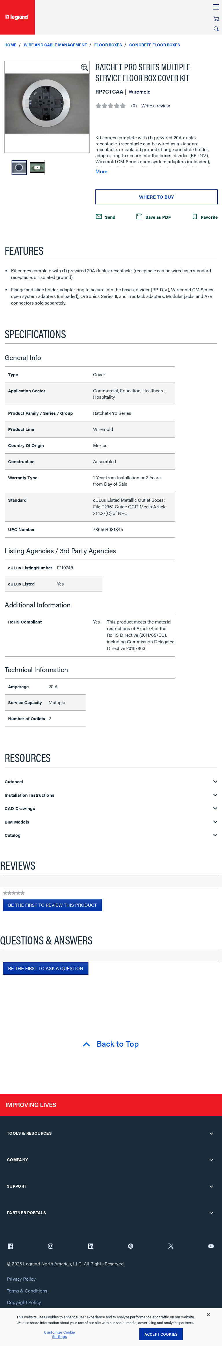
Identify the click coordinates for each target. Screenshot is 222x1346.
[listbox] (47, 107)
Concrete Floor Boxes (154, 44)
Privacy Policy (21, 1279)
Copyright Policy (24, 1302)
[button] (84, 67)
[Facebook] (10, 1247)
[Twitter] (170, 1247)
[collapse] (211, 1133)
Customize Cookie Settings (59, 1334)
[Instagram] (50, 1247)
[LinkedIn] (90, 1247)
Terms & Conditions (27, 1291)
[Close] (208, 1314)
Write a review (155, 105)
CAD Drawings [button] (20, 808)
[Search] (216, 29)
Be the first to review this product (55, 906)
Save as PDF (157, 217)
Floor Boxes (108, 44)
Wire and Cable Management (55, 44)
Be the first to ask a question (45, 968)
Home (10, 44)
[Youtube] (211, 1247)
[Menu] (216, 7)
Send (109, 217)
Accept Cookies (161, 1334)
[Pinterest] (130, 1247)
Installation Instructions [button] (29, 795)
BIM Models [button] (17, 822)
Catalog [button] (13, 835)
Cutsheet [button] (14, 781)
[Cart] (216, 19)
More (101, 171)
